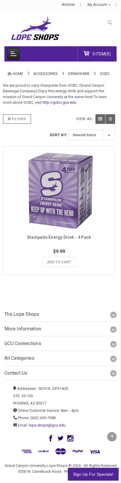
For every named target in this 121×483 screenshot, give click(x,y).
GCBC (105, 73)
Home (18, 73)
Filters (18, 119)
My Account (98, 5)
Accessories (45, 73)
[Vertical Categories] (13, 54)
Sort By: (59, 135)
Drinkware (79, 73)
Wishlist (68, 5)
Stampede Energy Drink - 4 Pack (59, 237)
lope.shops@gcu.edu (47, 425)
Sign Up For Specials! (93, 474)
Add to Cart (59, 262)
